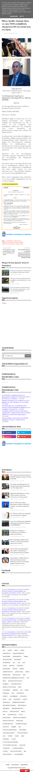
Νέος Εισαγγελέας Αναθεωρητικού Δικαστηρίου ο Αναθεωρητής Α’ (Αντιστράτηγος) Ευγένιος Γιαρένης (19, 550)
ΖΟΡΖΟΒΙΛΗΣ (6, 690)
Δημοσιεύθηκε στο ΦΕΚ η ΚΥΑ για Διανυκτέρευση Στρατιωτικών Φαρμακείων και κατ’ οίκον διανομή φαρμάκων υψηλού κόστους (19, 560)
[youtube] (24, 436)
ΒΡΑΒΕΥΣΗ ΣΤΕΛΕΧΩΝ (7, 242)
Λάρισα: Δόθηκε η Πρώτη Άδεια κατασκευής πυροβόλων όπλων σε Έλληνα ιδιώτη (15, 419)
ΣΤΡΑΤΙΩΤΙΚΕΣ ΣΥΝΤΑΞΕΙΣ (10, 745)
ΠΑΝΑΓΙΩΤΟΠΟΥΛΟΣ (8, 720)
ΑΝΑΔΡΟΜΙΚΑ (6, 656)
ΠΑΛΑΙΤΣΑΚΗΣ (6, 717)
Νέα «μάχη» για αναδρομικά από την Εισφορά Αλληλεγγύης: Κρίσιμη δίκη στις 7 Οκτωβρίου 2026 (20, 486)
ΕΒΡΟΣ (27, 672)
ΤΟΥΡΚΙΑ (5, 751)
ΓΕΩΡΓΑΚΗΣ (20, 665)
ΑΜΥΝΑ (22, 650)
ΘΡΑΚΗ (26, 690)
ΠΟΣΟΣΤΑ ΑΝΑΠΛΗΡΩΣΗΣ (10, 730)
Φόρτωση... (5, 369)
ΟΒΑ (4, 714)
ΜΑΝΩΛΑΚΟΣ (6, 702)
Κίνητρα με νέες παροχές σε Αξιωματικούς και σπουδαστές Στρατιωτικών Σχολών (20, 271)
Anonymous (12, 589)
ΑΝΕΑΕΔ (26, 656)
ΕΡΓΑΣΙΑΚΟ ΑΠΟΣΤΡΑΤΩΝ (15, 681)
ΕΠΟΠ (4, 681)
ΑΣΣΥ (23, 662)
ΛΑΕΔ (10, 699)
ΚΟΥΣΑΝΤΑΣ (23, 696)
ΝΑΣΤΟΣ (5, 711)
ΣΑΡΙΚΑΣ (10, 736)
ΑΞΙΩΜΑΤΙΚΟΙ (9, 241)
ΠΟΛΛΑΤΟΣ (6, 727)
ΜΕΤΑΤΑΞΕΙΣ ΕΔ (22, 705)
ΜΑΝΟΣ (25, 699)
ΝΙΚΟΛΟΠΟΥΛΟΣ (14, 711)
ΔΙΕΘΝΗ (22, 668)
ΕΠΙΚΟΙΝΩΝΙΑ (24, 765)
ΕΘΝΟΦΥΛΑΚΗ (6, 675)
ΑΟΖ (14, 662)
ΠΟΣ (20, 727)
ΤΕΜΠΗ (18, 244)
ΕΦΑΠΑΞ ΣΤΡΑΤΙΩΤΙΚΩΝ (9, 687)
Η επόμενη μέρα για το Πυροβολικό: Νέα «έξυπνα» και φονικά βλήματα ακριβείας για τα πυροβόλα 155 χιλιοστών (16, 407)
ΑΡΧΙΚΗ (8, 765)
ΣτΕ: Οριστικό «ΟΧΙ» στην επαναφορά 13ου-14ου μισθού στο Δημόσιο (20, 514)
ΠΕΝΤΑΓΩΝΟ (19, 720)
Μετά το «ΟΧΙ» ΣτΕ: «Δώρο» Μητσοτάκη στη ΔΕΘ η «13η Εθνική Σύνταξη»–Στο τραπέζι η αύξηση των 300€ (19, 505)
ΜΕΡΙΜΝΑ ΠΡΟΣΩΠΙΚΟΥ (18, 702)
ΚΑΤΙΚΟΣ (5, 696)
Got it (22, 16)
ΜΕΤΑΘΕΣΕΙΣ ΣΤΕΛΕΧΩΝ (9, 705)
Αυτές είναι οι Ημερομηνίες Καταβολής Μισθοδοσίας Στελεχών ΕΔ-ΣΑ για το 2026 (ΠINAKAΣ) (20, 523)
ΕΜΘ (24, 675)
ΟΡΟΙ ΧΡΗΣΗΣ (15, 765)
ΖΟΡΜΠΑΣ (15, 690)
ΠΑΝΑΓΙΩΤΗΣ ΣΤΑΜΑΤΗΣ (8, 244)
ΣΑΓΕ (4, 736)
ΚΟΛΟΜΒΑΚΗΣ (14, 696)
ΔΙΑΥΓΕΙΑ (14, 668)
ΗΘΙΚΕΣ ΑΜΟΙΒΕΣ (18, 242)
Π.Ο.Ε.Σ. (21, 714)
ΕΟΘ (28, 678)
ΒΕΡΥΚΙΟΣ (11, 665)
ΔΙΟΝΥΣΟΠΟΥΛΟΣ (8, 672)
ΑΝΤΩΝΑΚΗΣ (17, 659)
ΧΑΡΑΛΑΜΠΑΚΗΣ (18, 754)
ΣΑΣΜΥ (17, 736)
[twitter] (24, 432)
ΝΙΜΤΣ (23, 711)
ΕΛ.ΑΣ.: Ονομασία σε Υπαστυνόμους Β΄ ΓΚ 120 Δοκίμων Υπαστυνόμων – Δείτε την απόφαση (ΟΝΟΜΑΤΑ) (20, 289)
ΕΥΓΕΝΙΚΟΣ (6, 684)
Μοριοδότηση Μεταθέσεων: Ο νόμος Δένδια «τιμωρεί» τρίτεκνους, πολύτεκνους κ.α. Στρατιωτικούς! (19, 495)
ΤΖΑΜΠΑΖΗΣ (6, 748)
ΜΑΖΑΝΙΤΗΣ (17, 699)
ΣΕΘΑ (22, 736)
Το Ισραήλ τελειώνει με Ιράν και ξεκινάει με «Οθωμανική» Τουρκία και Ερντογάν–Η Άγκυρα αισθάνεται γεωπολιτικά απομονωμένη (16, 412)
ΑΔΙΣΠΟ (10, 650)
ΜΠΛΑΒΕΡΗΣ (6, 708)
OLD (4, 650)
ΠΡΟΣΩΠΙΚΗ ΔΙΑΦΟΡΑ (9, 733)
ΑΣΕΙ (19, 662)
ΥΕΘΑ (21, 244)
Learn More (14, 16)
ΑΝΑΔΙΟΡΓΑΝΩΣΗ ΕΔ (18, 653)
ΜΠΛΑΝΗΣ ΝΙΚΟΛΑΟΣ (17, 708)
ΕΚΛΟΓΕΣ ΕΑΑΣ (16, 675)
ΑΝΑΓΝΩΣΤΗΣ (6, 653)
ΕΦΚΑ (19, 687)
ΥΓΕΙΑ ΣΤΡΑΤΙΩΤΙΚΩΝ (15, 751)
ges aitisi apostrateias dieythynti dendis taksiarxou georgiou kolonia (16, 633)
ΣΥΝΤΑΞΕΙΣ (22, 745)
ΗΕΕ (21, 690)
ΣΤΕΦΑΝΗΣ (6, 739)
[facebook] (9, 432)
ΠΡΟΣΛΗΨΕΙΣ (22, 730)
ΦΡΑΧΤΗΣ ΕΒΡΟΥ (7, 754)
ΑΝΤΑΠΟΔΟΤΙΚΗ (7, 659)
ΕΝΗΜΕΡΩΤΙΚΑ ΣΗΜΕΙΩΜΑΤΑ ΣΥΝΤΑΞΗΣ (13, 678)
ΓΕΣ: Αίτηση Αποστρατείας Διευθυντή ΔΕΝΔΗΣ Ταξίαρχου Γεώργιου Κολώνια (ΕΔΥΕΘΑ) (20, 476)
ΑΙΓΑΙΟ (16, 650)
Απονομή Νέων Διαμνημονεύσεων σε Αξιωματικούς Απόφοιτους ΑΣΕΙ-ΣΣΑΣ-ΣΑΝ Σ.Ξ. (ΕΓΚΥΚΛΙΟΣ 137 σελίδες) (16, 396)
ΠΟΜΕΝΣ (13, 727)
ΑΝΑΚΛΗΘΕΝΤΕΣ (17, 656)
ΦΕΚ (25, 751)
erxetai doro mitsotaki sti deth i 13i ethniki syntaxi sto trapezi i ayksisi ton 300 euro (16, 620)
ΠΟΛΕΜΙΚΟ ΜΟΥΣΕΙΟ (21, 724)
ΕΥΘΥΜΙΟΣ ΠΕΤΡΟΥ (16, 684)
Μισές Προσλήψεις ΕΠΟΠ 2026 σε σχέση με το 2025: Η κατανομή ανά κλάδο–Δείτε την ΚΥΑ (19, 541)
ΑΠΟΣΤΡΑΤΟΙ (17, 241)
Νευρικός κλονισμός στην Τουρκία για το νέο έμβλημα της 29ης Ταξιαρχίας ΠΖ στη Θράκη (15, 401)
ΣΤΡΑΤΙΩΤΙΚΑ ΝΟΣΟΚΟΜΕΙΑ (10, 742)
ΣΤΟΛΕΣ (13, 739)
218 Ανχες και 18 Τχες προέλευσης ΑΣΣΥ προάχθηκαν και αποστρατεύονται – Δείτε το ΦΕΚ (20, 280)
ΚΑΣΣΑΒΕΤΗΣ (20, 693)
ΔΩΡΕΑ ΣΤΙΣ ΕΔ (19, 672)
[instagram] (9, 436)
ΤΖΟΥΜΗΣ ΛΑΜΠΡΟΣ (17, 748)
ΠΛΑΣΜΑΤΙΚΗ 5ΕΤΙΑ (8, 724)
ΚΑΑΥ (13, 693)
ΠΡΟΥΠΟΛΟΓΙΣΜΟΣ (22, 733)
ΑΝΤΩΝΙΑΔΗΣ (6, 662)
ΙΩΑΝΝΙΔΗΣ (6, 693)
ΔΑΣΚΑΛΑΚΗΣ (6, 668)
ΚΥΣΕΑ (4, 699)
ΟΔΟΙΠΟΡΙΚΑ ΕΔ (12, 714)
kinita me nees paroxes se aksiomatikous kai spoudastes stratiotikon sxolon (15, 591)
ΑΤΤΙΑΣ (5, 665)
